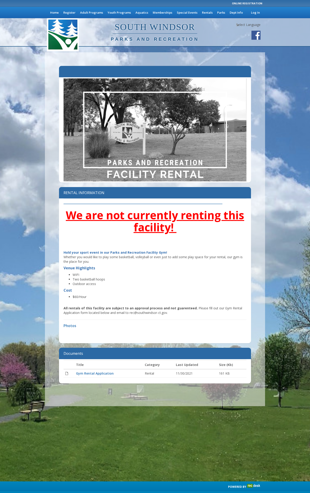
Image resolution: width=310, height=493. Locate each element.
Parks (221, 12)
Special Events (187, 12)
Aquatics (141, 12)
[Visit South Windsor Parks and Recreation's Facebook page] (256, 35)
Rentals (207, 12)
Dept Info (236, 12)
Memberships (162, 12)
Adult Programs (91, 12)
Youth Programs (119, 12)
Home (54, 12)
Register (69, 12)
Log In (255, 12)
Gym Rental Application (95, 373)
